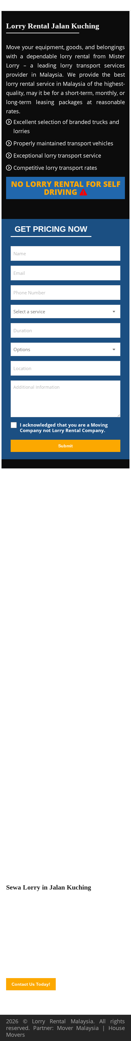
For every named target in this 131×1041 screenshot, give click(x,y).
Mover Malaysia (78, 1028)
